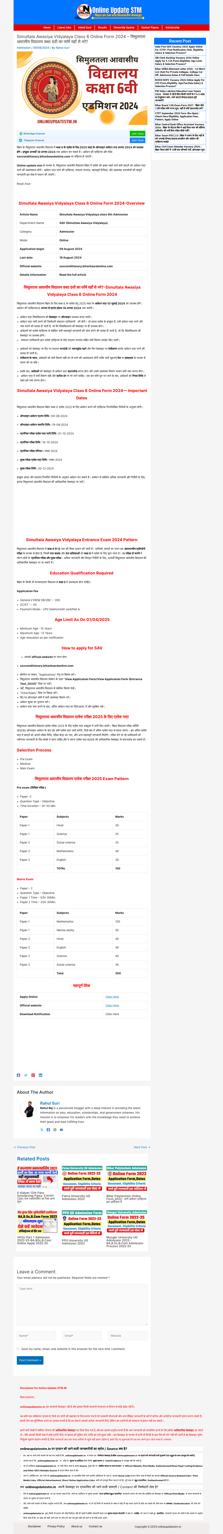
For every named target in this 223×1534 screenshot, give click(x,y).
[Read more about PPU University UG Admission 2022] (82, 1223)
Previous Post (24, 1147)
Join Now (137, 133)
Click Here (112, 996)
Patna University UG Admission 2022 (76, 1197)
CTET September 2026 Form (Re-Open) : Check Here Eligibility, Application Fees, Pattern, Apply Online (177, 116)
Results (102, 27)
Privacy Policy (56, 1526)
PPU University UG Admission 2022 (75, 1242)
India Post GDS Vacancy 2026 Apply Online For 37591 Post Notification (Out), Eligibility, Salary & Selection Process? (179, 49)
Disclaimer (34, 1526)
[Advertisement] (82, 511)
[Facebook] (18, 1075)
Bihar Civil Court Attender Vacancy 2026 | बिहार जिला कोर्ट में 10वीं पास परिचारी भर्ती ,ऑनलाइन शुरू (180, 148)
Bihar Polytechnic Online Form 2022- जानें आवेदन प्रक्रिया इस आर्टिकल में (126, 1199)
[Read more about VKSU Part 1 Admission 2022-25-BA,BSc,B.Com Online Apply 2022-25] (37, 1221)
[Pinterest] (33, 1075)
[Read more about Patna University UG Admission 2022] (82, 1178)
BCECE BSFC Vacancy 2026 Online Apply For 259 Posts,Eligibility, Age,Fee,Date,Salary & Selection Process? (180, 83)
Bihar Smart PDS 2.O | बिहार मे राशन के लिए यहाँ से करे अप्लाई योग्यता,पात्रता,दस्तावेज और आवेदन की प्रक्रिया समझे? (179, 138)
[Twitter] (25, 1075)
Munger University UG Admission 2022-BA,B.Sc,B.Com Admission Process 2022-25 (124, 1242)
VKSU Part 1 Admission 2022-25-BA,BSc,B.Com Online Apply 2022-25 (34, 1240)
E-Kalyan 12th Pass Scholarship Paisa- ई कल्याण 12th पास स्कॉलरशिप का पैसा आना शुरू (36, 1197)
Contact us (95, 1526)
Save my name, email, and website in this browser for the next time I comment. (73, 1349)
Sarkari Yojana (150, 27)
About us (76, 1526)
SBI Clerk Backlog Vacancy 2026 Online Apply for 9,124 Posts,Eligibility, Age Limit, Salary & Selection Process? (178, 60)
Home (47, 27)
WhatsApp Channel (34, 133)
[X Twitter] (41, 1129)
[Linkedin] (40, 1075)
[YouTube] (61, 1129)
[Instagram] (54, 1129)
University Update (124, 27)
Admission (24, 47)
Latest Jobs (64, 27)
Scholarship (172, 27)
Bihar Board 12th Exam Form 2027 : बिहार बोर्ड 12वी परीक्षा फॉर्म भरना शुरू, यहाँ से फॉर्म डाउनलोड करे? (179, 107)
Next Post (142, 1147)
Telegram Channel (34, 140)
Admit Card (84, 27)
